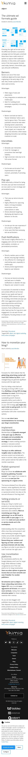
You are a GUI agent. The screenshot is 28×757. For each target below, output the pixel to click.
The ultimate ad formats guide (10, 17)
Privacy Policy (14, 664)
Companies (14, 653)
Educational (11, 331)
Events (14, 658)
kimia (3, 335)
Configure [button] (6, 752)
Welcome (14, 650)
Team (14, 655)
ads (15, 333)
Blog (14, 661)
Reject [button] (19, 747)
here (20, 324)
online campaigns (10, 335)
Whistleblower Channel (14, 670)
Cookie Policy (5, 742)
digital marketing (21, 333)
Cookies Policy (14, 667)
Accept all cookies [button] (8, 747)
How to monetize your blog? (13, 344)
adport (11, 333)
